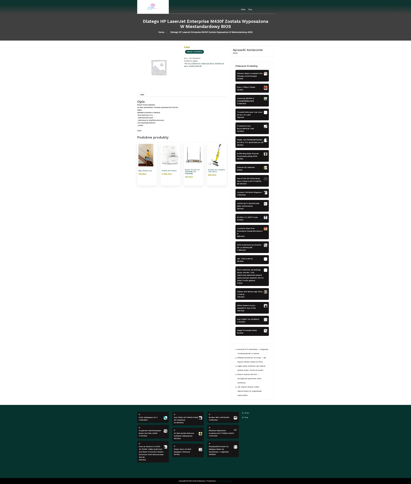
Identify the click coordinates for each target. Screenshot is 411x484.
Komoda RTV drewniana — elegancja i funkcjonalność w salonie (252, 351)
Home (161, 32)
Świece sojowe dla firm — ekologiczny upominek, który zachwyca (249, 378)
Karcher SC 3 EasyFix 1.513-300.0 (216, 171)
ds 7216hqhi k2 (194, 63)
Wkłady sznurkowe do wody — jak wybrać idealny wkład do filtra (251, 360)
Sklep (243, 9)
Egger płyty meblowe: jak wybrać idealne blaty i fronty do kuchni (251, 368)
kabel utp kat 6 (207, 63)
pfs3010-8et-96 (195, 66)
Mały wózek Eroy (145, 171)
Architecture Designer (224, 481)
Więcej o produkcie (194, 52)
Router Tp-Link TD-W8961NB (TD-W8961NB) (192, 172)
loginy (195, 61)
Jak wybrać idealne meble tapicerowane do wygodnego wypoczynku (249, 391)
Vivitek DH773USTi (169, 171)
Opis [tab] (142, 94)
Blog (250, 9)
